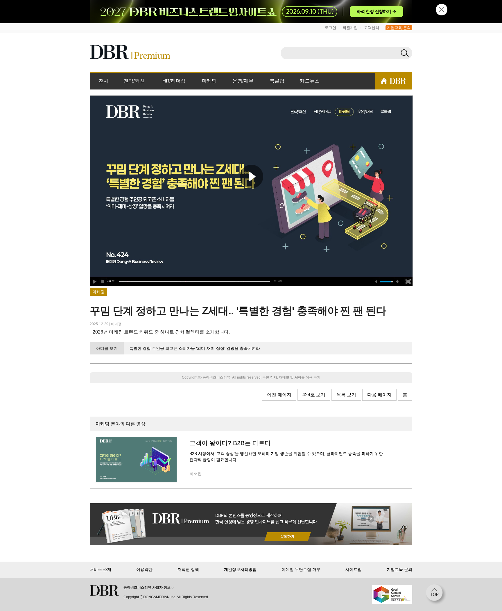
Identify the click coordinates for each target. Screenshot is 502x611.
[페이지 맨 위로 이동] (436, 594)
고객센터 (371, 28)
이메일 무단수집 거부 (301, 569)
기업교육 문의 (399, 28)
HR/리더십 (174, 81)
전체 (104, 81)
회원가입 (350, 28)
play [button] (251, 176)
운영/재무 (243, 81)
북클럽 (277, 81)
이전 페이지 (279, 394)
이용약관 (144, 569)
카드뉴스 (310, 81)
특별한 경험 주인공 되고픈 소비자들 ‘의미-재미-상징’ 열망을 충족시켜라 (194, 348)
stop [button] (103, 281)
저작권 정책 (188, 569)
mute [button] (376, 281)
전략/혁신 (134, 81)
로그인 (330, 28)
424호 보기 (313, 394)
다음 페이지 (379, 394)
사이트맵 (353, 569)
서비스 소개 (100, 569)
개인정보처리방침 (240, 569)
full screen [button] (408, 281)
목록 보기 (346, 394)
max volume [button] (397, 281)
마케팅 (209, 81)
